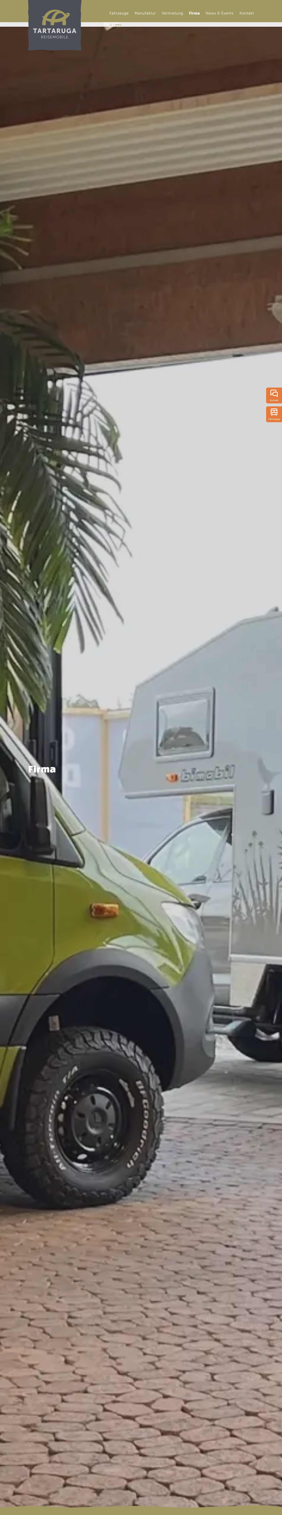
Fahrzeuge (119, 13)
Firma (194, 13)
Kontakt (246, 13)
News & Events (220, 13)
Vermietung (172, 13)
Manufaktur (145, 13)
